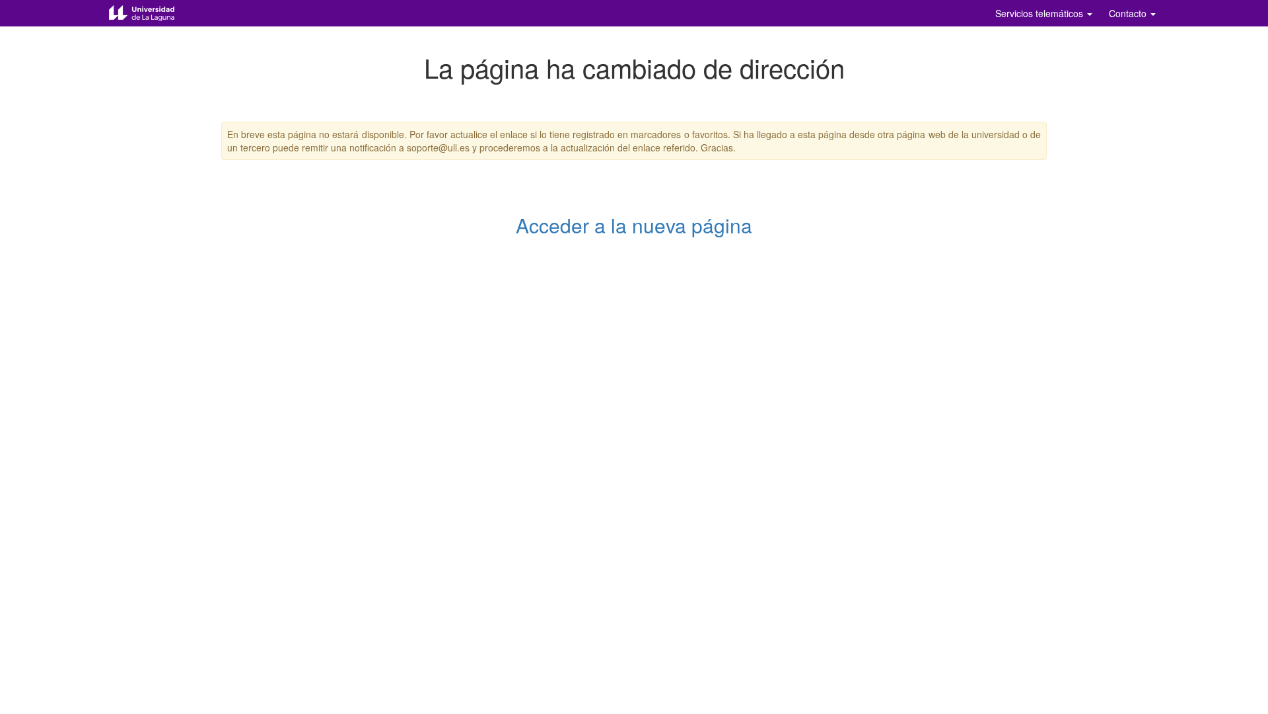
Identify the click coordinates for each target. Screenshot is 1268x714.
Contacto (1129, 13)
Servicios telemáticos (1040, 13)
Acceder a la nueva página (634, 225)
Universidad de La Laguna (152, 13)
